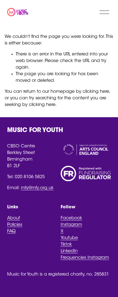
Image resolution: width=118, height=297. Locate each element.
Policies (14, 225)
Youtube (69, 238)
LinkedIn (69, 251)
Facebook (71, 218)
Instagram (71, 225)
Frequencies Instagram (85, 258)
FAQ (11, 231)
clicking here (96, 91)
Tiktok (66, 244)
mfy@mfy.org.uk (37, 188)
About (13, 218)
